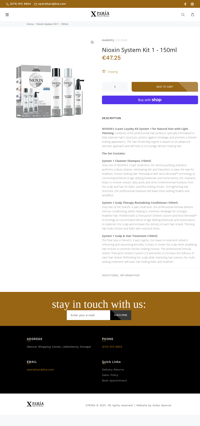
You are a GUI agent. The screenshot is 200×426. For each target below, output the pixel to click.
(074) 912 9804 (20, 3)
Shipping (112, 72)
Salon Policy (110, 375)
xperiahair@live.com (52, 3)
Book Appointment (114, 380)
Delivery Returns (113, 369)
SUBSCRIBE (121, 315)
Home (30, 24)
